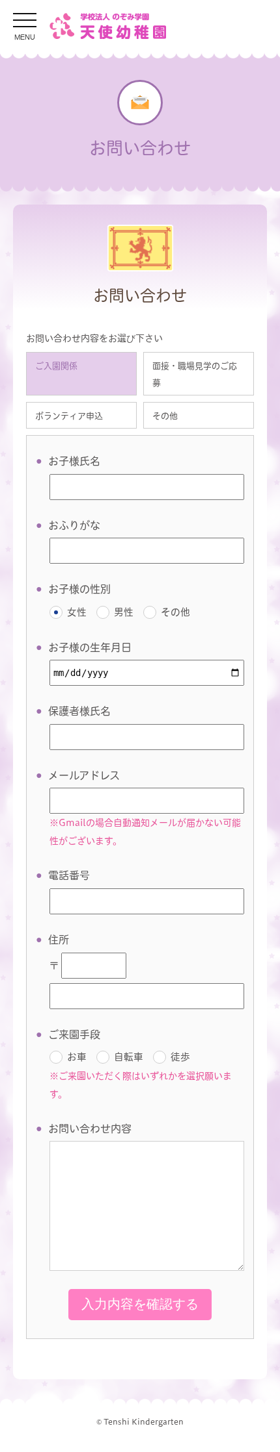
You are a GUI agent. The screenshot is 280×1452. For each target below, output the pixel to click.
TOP (244, 1431)
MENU (24, 36)
